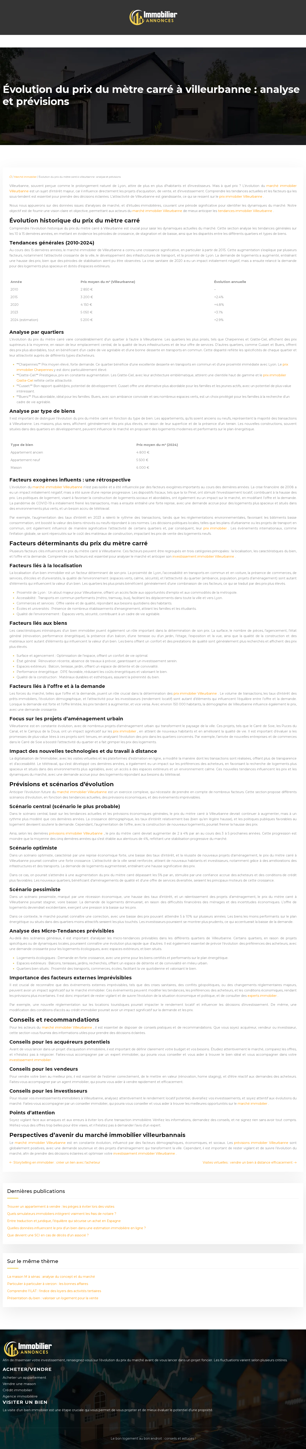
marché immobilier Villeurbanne (157, 211)
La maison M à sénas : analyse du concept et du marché (51, 1277)
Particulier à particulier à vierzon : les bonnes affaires (47, 1284)
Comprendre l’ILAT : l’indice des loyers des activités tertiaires (54, 1291)
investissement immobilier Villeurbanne (203, 556)
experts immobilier (263, 996)
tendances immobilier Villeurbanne (245, 211)
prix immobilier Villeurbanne (241, 197)
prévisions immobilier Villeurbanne (76, 833)
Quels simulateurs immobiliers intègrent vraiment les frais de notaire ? (61, 1214)
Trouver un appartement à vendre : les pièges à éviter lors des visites (60, 1207)
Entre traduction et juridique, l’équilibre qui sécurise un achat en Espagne (64, 1221)
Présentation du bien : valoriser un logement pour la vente (52, 1298)
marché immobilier (253, 1104)
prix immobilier (215, 528)
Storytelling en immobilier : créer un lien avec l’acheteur (56, 1162)
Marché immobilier (25, 176)
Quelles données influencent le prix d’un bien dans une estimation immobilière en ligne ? (76, 1228)
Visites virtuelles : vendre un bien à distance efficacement (248, 1162)
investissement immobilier (30, 1060)
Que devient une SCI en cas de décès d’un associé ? (48, 1235)
